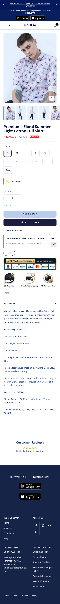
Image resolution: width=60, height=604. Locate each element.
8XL (8, 169)
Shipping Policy (40, 551)
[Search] (10, 25)
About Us (7, 528)
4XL (18, 161)
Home (6, 522)
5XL (28, 161)
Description (9, 304)
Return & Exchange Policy (42, 569)
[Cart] (55, 25)
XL (36, 153)
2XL (45, 153)
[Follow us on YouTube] (49, 525)
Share (6, 292)
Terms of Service (41, 581)
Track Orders (39, 586)
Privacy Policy (39, 557)
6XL (38, 161)
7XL (48, 161)
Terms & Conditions (42, 562)
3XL (8, 161)
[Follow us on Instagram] (42, 525)
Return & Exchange (42, 576)
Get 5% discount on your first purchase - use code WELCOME (30, 4)
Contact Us (8, 533)
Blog (5, 538)
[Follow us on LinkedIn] (36, 532)
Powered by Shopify (29, 595)
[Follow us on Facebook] (36, 525)
